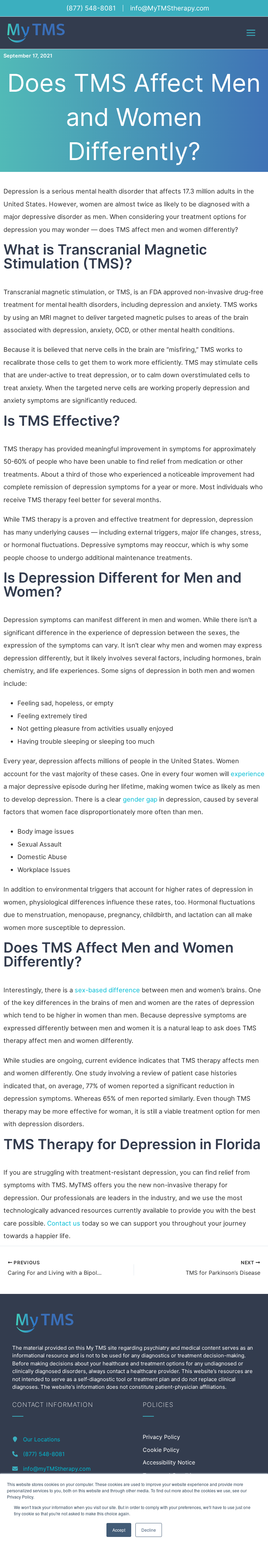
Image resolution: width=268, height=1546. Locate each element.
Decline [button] (148, 1530)
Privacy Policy (161, 1436)
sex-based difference (107, 990)
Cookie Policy (161, 1449)
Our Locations (41, 1439)
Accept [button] (118, 1530)
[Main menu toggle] (251, 33)
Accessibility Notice (169, 1462)
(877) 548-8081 (91, 8)
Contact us (63, 1223)
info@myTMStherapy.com (57, 1468)
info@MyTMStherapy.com (169, 8)
